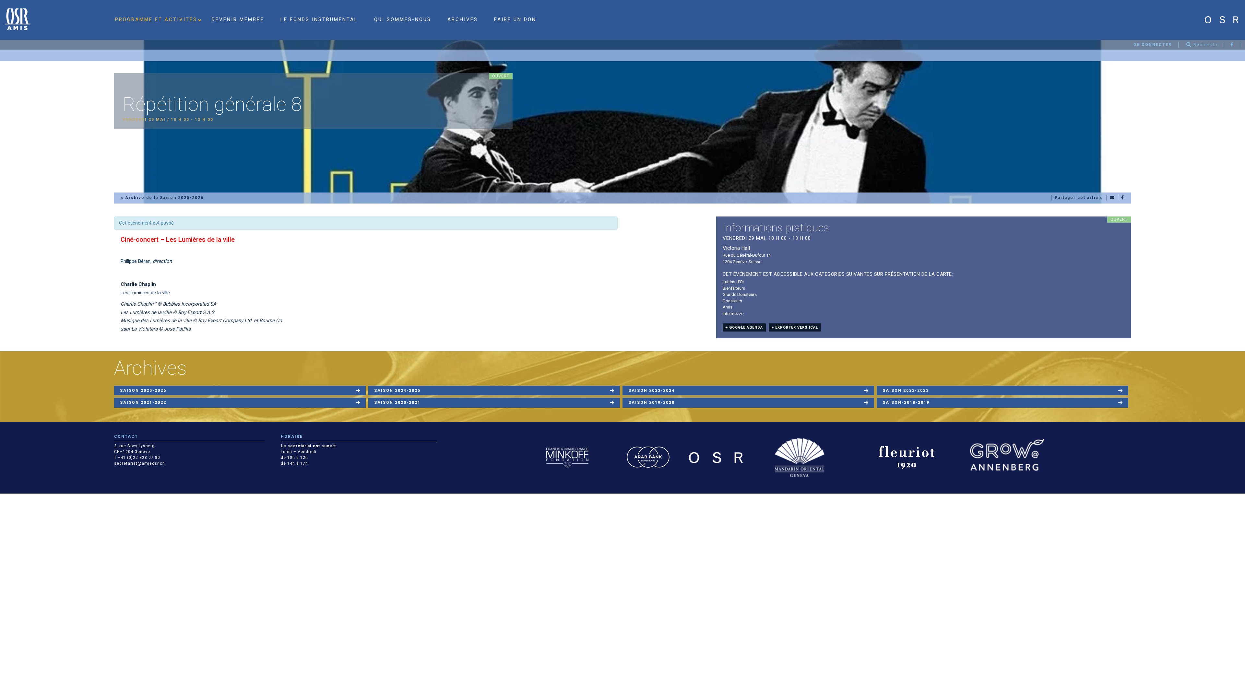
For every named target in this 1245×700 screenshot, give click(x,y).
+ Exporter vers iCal (795, 327)
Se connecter (1153, 44)
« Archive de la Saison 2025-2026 (162, 197)
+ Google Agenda (744, 327)
